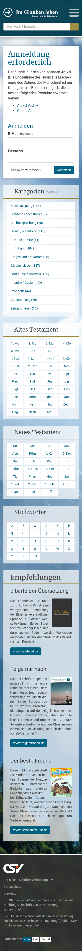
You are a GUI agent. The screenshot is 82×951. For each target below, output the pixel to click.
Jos (32, 351)
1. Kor (49, 454)
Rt (67, 351)
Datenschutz (12, 886)
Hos (67, 389)
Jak (66, 477)
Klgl (15, 389)
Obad (50, 397)
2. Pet (32, 484)
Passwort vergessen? (26, 170)
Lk (49, 446)
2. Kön (67, 359)
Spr (66, 374)
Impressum (11, 893)
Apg (15, 454)
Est (15, 374)
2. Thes (32, 469)
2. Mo (32, 343)
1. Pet (15, 484)
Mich (15, 404)
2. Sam (32, 359)
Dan (49, 389)
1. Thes (15, 469)
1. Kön (49, 359)
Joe (15, 397)
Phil (49, 461)
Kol (67, 461)
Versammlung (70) (24, 300)
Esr (49, 366)
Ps (49, 374)
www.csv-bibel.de (25, 651)
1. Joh (49, 484)
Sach (32, 412)
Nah (32, 404)
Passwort (15, 151)
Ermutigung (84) (22, 248)
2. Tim (67, 469)
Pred (15, 381)
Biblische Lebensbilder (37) (30, 214)
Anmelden (64, 170)
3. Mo (50, 343)
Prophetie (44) (21, 291)
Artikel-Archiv (27, 105)
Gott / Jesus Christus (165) (30, 274)
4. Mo (67, 343)
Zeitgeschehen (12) (24, 308)
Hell (35, 939)
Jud (32, 492)
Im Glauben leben (37, 13)
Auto (27, 939)
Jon (67, 397)
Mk (32, 446)
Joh (67, 446)
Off (49, 492)
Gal (15, 461)
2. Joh (66, 484)
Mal (49, 412)
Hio (32, 374)
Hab (50, 404)
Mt (15, 446)
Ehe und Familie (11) (25, 240)
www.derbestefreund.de (30, 830)
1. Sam (15, 359)
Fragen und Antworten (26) (30, 257)
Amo (32, 397)
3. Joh (15, 492)
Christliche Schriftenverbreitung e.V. (28, 880)
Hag (15, 412)
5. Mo (15, 351)
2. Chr (32, 366)
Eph (32, 461)
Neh (67, 366)
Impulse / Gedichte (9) (26, 283)
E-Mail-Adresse (20, 134)
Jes (49, 381)
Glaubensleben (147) (25, 266)
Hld (32, 381)
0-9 (35, 556)
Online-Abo (26, 111)
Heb (49, 477)
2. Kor (67, 454)
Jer (67, 381)
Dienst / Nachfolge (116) (28, 231)
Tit (15, 477)
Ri (49, 351)
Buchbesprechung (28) (27, 223)
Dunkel (45, 939)
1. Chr (15, 366)
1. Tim (49, 469)
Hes (32, 389)
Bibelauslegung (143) (26, 206)
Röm (32, 454)
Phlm (32, 477)
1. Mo (15, 343)
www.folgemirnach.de (28, 743)
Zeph (66, 404)
